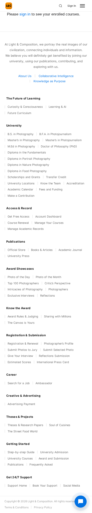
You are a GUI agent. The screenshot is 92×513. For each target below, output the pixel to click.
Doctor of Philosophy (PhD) (59, 146)
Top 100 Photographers (23, 283)
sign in (24, 14)
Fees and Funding (51, 189)
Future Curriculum (19, 113)
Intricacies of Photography (25, 289)
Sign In (71, 5)
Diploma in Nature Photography (28, 164)
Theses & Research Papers (25, 425)
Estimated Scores (19, 362)
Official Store (16, 250)
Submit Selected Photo (58, 349)
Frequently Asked (41, 464)
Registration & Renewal (23, 343)
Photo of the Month (48, 277)
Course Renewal (18, 222)
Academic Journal (70, 250)
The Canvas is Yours (21, 322)
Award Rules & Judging (23, 316)
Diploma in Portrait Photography (29, 158)
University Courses (20, 458)
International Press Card (53, 362)
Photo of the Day (19, 277)
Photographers (58, 289)
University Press (18, 256)
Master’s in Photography (24, 140)
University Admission (54, 452)
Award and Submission (54, 458)
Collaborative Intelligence (56, 76)
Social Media (71, 485)
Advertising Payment (21, 404)
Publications (16, 464)
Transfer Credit (56, 177)
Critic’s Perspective (57, 283)
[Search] (60, 5)
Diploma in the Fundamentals (27, 152)
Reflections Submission (54, 356)
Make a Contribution (21, 195)
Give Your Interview (20, 356)
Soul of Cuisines (59, 425)
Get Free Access (18, 216)
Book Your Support (45, 485)
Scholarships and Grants (24, 177)
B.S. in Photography (20, 134)
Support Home (17, 485)
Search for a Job (19, 383)
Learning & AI (57, 106)
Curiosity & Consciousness (25, 106)
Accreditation (75, 183)
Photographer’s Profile (58, 343)
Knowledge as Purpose (49, 81)
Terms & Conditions (16, 507)
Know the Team (50, 183)
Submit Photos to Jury (22, 349)
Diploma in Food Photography (27, 171)
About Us (24, 76)
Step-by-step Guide (21, 452)
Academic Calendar (20, 189)
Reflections (47, 295)
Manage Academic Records (26, 229)
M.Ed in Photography (21, 146)
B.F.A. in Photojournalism (55, 134)
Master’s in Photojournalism (64, 140)
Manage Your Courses (49, 222)
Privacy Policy (43, 507)
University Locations (21, 183)
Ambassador (44, 383)
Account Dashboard (48, 216)
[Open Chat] (81, 502)
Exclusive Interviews (21, 295)
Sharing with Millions (57, 316)
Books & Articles (42, 250)
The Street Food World (23, 431)
